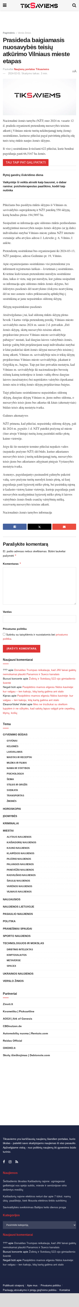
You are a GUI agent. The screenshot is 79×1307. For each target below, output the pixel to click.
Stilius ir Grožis (17, 784)
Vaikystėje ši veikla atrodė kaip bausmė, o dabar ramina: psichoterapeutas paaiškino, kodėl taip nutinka (35, 186)
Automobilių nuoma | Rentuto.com (25, 1033)
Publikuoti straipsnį (13, 1285)
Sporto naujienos (16, 935)
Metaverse (14, 960)
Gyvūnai (12, 740)
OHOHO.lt (9, 1047)
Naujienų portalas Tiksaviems (31, 69)
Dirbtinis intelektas (20, 949)
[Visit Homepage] (39, 5)
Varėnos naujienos (19, 886)
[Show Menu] (5, 5)
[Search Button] (74, 5)
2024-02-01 (14, 73)
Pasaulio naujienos (18, 913)
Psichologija (15, 773)
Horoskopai (12, 808)
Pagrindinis (9, 33)
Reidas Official (12, 1040)
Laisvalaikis (14, 752)
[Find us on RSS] (16, 1162)
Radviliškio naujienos (21, 875)
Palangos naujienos (20, 864)
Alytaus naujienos (19, 837)
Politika (9, 921)
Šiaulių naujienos (18, 880)
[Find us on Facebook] (4, 1162)
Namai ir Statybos (18, 768)
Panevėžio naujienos (20, 870)
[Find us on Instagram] (10, 1162)
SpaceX (11, 966)
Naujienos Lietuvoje (18, 906)
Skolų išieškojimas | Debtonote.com (26, 1055)
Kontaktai (64, 1290)
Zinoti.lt (8, 1004)
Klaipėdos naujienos (20, 853)
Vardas (7, 611)
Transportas (15, 795)
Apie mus (32, 1285)
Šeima (10, 779)
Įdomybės (10, 816)
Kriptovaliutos (17, 955)
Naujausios (11, 899)
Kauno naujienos (18, 848)
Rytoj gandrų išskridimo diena (23, 175)
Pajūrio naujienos (19, 859)
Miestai (8, 830)
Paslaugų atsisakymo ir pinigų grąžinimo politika (29, 1290)
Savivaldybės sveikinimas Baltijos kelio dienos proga (34, 1207)
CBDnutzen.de (12, 1026)
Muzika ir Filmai (17, 762)
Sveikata (12, 790)
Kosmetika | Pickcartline (18, 1011)
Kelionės (12, 746)
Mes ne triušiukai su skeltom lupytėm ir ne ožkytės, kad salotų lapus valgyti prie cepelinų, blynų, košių (39, 708)
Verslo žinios (24, 33)
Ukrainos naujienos (18, 973)
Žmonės (11, 801)
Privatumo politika (15, 628)
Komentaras (12, 563)
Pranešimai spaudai (17, 928)
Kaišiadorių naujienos (21, 842)
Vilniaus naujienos (19, 891)
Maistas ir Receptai (19, 757)
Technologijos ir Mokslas (23, 943)
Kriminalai (11, 823)
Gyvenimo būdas (15, 734)
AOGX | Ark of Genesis (17, 1018)
